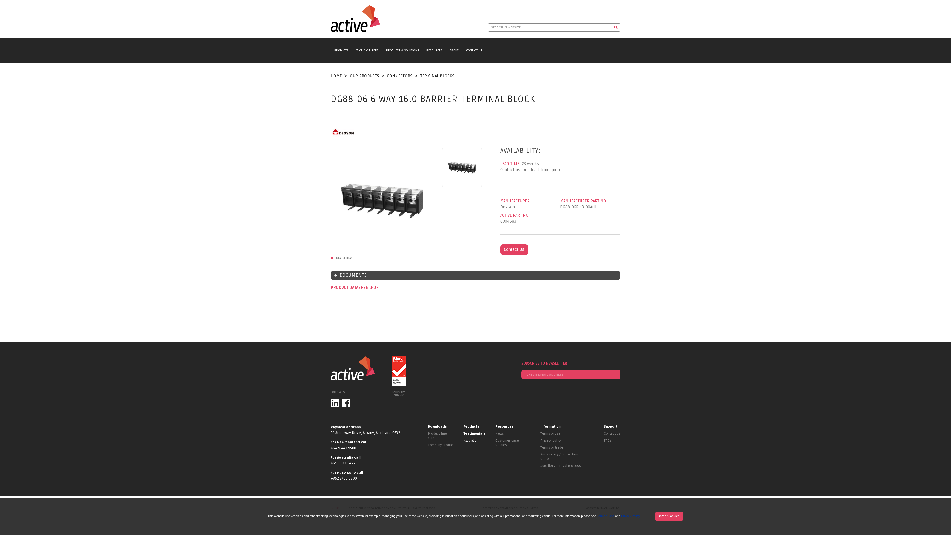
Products (341, 50)
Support (611, 426)
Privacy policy (551, 441)
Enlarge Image (344, 258)
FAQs (607, 441)
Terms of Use (605, 516)
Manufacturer (514, 201)
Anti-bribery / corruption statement (559, 457)
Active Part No (514, 215)
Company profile (440, 445)
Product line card (437, 436)
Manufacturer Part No (583, 201)
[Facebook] (346, 403)
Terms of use (550, 434)
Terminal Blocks (437, 76)
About (454, 50)
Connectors (399, 76)
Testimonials (474, 434)
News (499, 434)
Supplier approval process (560, 466)
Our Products (364, 76)
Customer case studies (507, 443)
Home (336, 76)
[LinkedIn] (335, 403)
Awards (470, 441)
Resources (434, 50)
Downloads (437, 426)
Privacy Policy (630, 516)
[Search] (616, 27)
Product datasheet (351, 287)
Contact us (612, 434)
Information (550, 426)
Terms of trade (551, 448)
